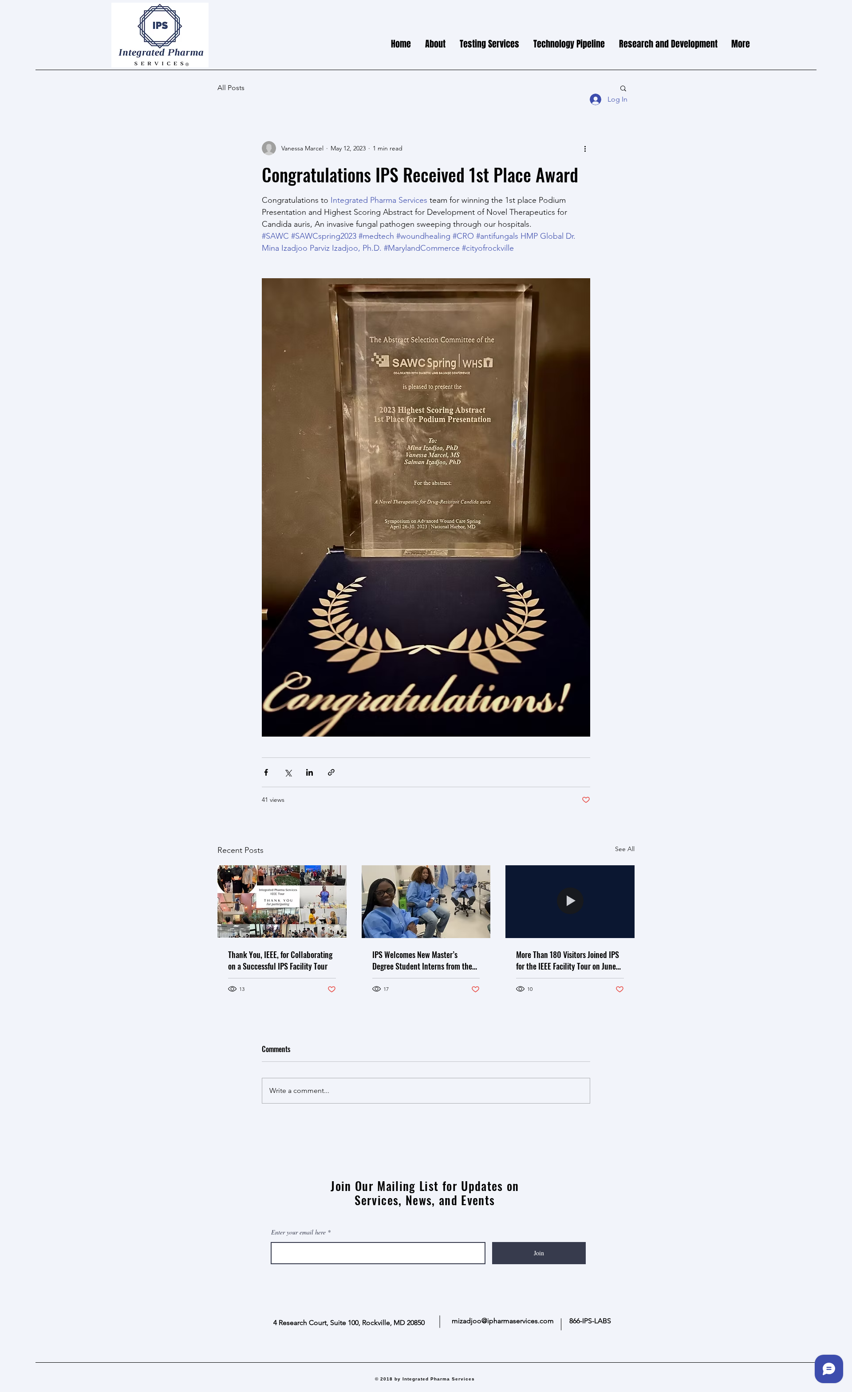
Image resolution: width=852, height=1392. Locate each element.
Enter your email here (298, 1232)
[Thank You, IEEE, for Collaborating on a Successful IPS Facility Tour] (282, 901)
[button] (623, 87)
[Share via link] (331, 772)
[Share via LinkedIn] (309, 772)
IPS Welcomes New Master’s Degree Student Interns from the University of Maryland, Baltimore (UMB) (423, 960)
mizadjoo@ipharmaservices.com (503, 1321)
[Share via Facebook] (266, 772)
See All (625, 849)
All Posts (231, 87)
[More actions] (585, 148)
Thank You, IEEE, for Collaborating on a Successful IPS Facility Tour (280, 960)
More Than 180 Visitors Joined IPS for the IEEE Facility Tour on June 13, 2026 (567, 960)
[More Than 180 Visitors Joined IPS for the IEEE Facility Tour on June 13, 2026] (570, 901)
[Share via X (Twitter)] (288, 772)
